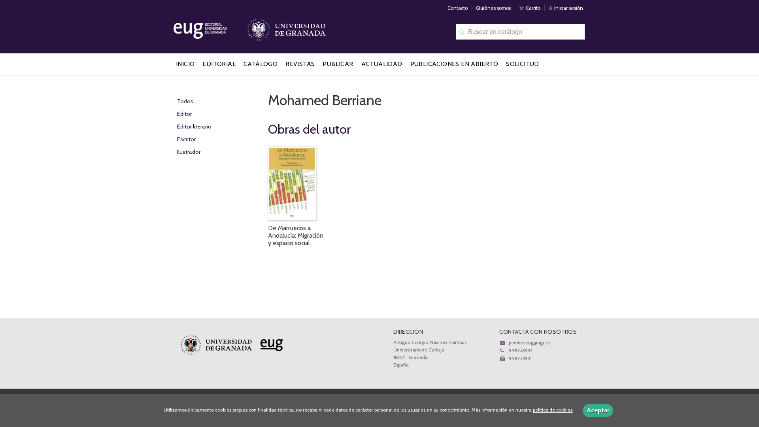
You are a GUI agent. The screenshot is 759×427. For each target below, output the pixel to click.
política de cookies (552, 410)
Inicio (185, 64)
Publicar (338, 64)
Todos (185, 101)
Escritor (186, 139)
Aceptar (598, 410)
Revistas (300, 64)
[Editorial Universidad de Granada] (210, 28)
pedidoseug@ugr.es (529, 343)
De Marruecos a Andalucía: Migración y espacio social (295, 235)
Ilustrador (188, 151)
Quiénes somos (493, 8)
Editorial (219, 64)
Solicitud (522, 64)
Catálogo (261, 64)
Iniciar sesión (568, 8)
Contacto (457, 8)
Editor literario (194, 126)
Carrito (533, 8)
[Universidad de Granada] (286, 28)
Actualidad (381, 64)
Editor (184, 113)
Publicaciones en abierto (454, 64)
